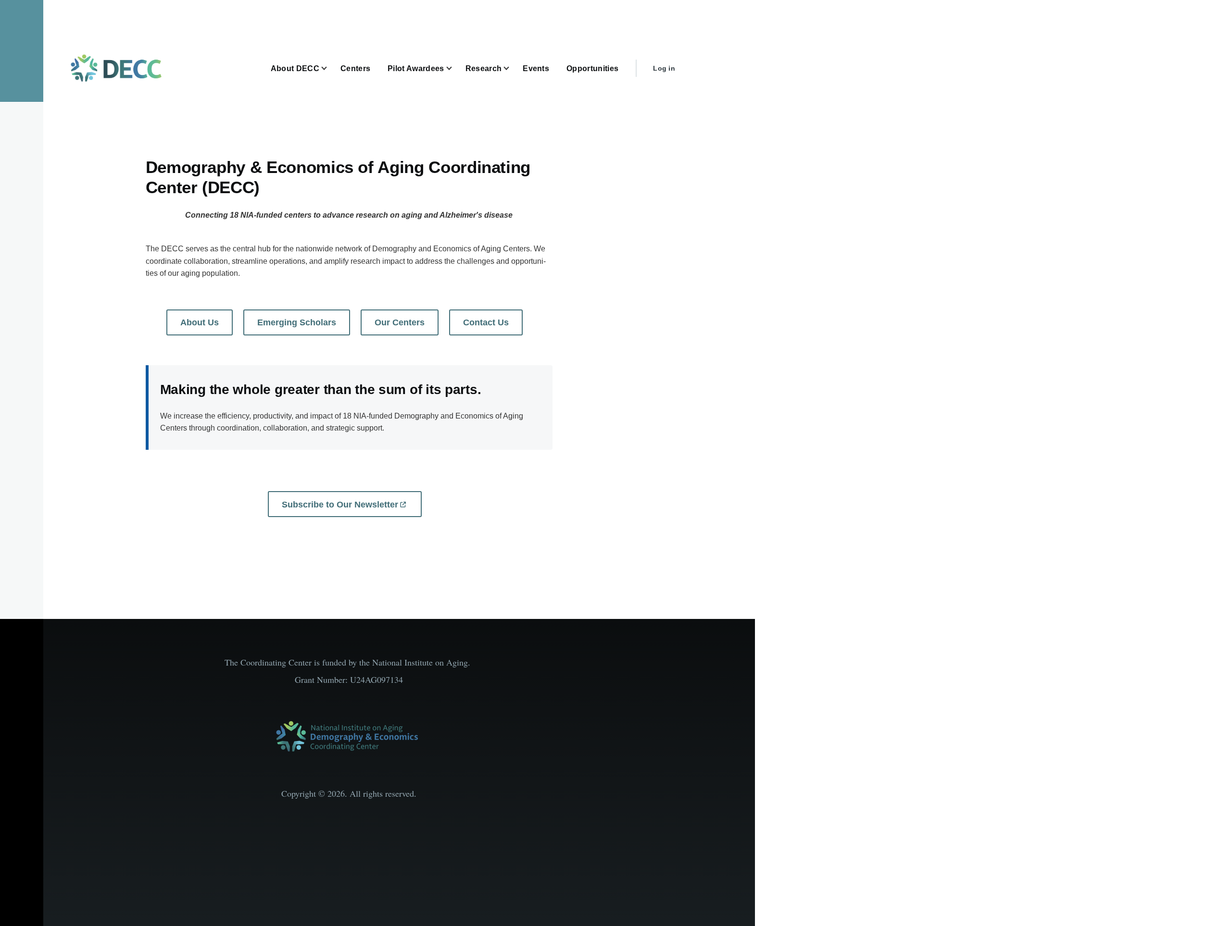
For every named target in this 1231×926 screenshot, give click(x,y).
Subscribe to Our (340, 504)
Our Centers (400, 322)
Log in (664, 68)
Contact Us (486, 322)
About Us (199, 322)
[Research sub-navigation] (512, 68)
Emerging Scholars (296, 322)
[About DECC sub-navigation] (329, 68)
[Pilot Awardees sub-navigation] (454, 68)
